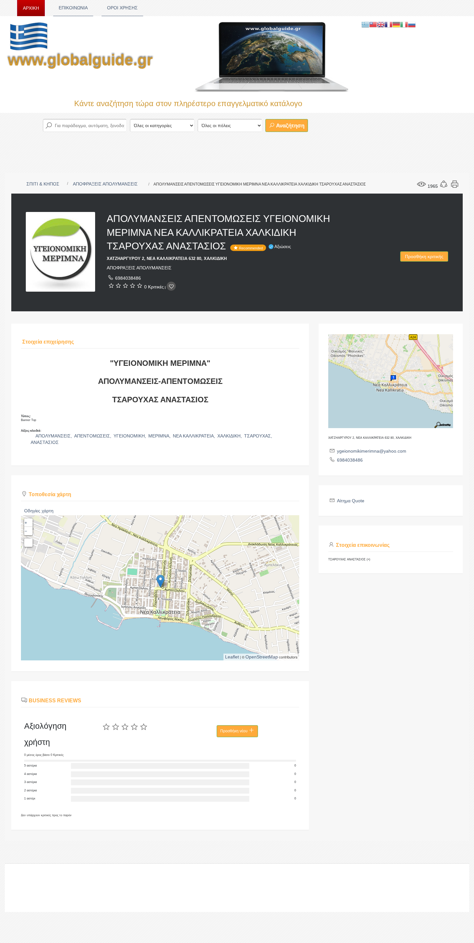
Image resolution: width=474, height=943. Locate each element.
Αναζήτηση (289, 126)
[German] (396, 24)
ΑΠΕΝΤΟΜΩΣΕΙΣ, (93, 435)
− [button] (26, 531)
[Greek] (365, 24)
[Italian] (404, 24)
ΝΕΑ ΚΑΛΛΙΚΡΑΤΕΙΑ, (194, 435)
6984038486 (128, 278)
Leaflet (232, 656)
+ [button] (26, 522)
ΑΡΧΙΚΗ (31, 8)
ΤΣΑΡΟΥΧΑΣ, (258, 435)
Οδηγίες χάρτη (39, 510)
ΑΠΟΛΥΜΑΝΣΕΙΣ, (54, 435)
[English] (381, 24)
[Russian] (412, 24)
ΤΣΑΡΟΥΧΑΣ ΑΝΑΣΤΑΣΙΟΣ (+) (349, 559)
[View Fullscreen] (28, 542)
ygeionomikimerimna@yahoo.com (371, 451)
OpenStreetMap (261, 656)
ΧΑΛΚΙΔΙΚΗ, (230, 435)
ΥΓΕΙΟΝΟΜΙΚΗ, (130, 435)
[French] (388, 24)
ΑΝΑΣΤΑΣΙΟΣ (45, 442)
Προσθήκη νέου (234, 731)
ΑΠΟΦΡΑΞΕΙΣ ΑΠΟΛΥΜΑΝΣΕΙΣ (105, 183)
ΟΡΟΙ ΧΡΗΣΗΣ (122, 7)
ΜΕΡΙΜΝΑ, (160, 435)
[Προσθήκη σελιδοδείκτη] (171, 286)
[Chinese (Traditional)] (373, 24)
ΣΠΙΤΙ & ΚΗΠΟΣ (42, 183)
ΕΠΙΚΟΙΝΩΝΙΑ (73, 7)
